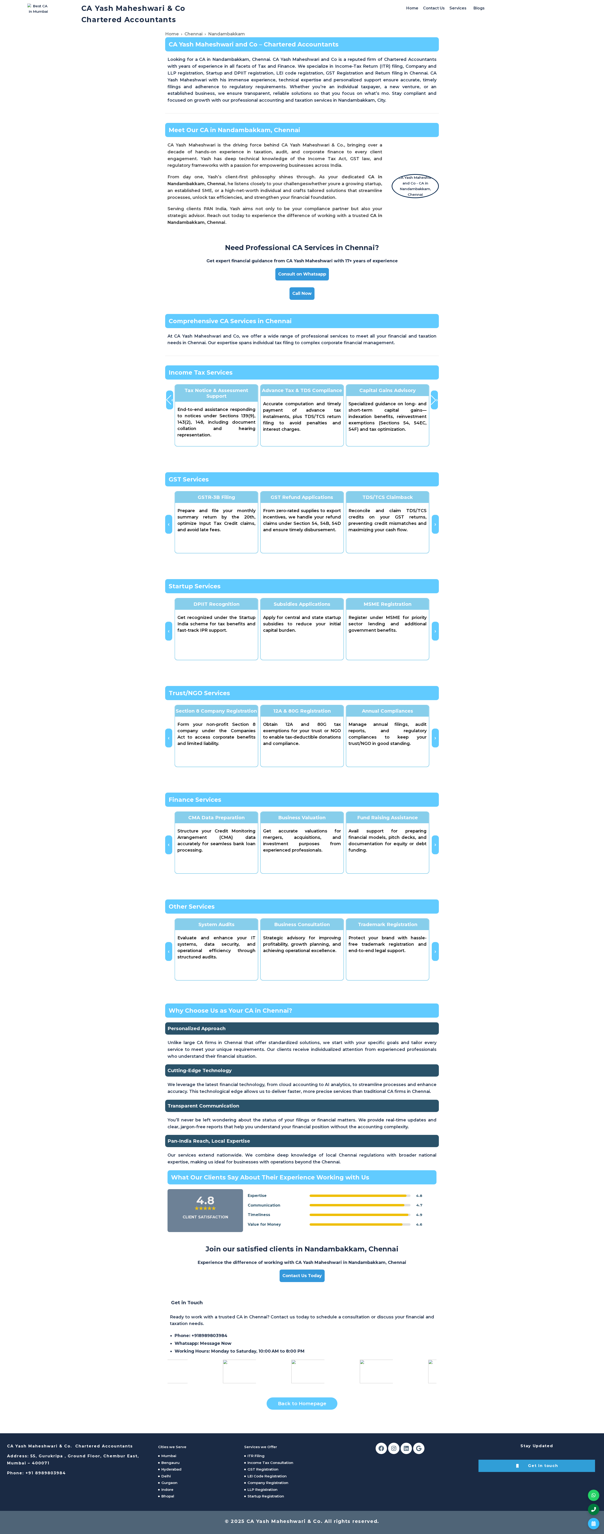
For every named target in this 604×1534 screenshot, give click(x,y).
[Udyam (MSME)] (317, 1371)
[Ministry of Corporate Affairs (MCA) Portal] (386, 1371)
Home (412, 8)
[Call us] (593, 1509)
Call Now (302, 293)
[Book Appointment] (593, 1523)
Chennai (193, 34)
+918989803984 (209, 1335)
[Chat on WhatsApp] (593, 1495)
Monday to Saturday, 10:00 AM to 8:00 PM (240, 1351)
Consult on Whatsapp (302, 274)
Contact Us (434, 8)
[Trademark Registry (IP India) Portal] (249, 1371)
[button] (459, 8)
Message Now (215, 1343)
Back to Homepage (302, 1403)
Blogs (479, 8)
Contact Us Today (302, 1275)
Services (457, 8)
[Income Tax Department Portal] (180, 1371)
